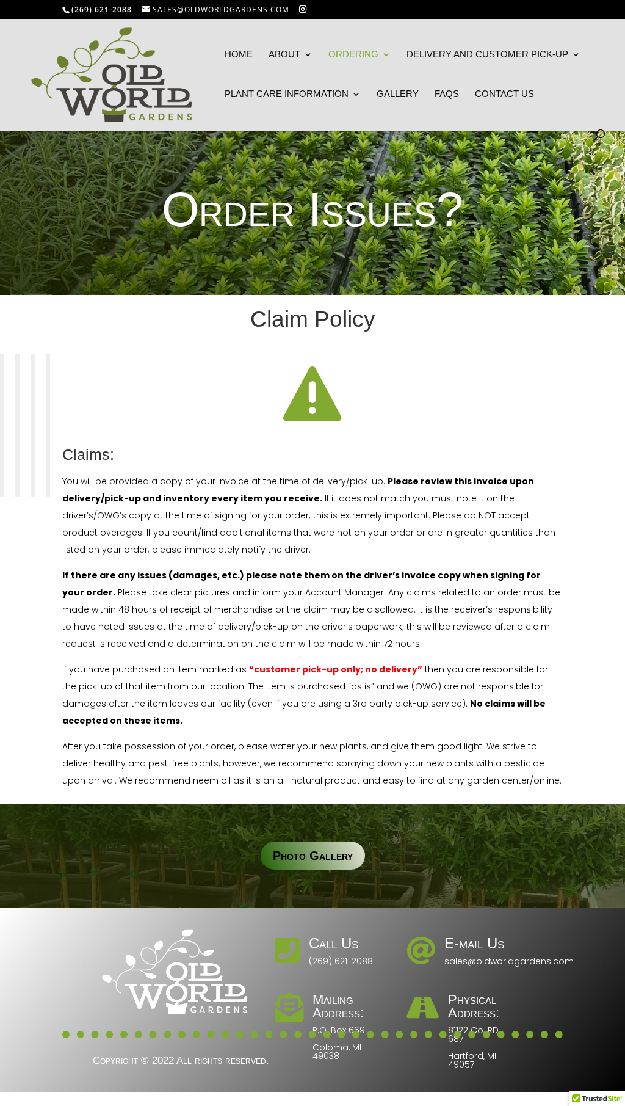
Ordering (353, 54)
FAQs (447, 94)
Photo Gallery (313, 855)
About (284, 54)
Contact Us (504, 94)
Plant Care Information (287, 94)
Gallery (398, 94)
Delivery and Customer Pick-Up (487, 54)
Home (239, 54)
